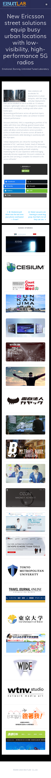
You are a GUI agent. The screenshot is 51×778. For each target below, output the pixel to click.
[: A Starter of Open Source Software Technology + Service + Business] (25, 556)
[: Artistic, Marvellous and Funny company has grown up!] (25, 411)
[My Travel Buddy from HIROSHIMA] (25, 459)
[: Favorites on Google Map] (25, 653)
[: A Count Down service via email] (25, 289)
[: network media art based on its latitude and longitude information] (25, 702)
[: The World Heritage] (25, 362)
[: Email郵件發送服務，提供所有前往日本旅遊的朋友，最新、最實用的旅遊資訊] (25, 726)
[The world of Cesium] (25, 277)
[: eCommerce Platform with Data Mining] (25, 484)
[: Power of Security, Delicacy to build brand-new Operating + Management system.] (25, 386)
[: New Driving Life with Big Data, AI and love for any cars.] (25, 338)
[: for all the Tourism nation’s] (25, 605)
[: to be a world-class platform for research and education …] (25, 629)
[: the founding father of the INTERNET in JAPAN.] (25, 678)
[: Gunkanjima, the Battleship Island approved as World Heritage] (25, 314)
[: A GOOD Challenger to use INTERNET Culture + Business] (25, 532)
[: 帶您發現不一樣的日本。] (25, 751)
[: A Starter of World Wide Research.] (25, 253)
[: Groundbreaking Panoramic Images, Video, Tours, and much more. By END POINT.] (25, 435)
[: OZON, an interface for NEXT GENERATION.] (25, 508)
